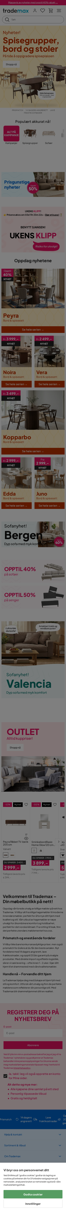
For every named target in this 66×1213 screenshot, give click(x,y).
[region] (33, 1188)
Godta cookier (33, 1194)
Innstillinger (33, 1203)
